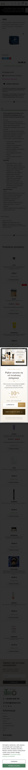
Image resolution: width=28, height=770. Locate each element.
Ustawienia (14, 761)
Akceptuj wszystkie (14, 765)
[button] (25, 349)
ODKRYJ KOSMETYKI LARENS (14, 412)
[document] (14, 385)
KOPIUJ (22, 404)
